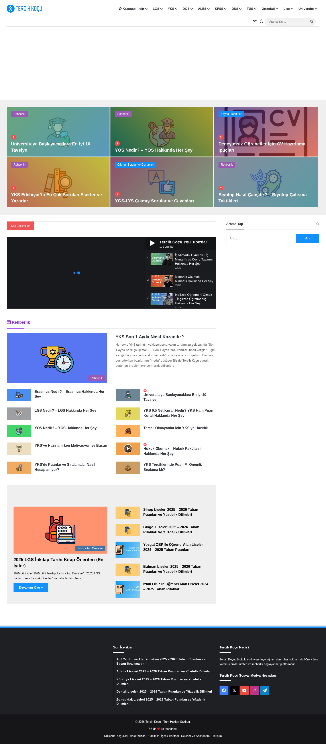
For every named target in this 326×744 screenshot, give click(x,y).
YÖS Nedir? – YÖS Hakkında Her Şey (153, 150)
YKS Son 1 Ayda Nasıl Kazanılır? (150, 336)
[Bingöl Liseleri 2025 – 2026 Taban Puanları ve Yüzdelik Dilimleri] (128, 530)
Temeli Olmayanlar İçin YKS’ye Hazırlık (175, 428)
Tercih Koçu (153, 721)
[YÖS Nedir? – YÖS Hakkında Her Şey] (161, 132)
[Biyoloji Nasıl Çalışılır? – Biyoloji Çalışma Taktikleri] (266, 182)
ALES (202, 8)
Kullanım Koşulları (116, 736)
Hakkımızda (137, 736)
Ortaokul (268, 8)
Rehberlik (20, 114)
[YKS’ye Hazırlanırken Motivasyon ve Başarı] (19, 448)
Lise (286, 8)
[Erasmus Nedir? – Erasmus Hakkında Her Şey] (19, 395)
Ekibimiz (153, 736)
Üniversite (306, 8)
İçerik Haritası (170, 736)
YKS (171, 8)
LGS (156, 8)
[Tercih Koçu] (24, 9)
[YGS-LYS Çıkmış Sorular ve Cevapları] (161, 182)
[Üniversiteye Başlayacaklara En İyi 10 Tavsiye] (58, 132)
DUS (235, 8)
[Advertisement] (163, 62)
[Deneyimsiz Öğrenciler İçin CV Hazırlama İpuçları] (266, 132)
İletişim (217, 736)
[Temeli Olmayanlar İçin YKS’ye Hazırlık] (128, 431)
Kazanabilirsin (133, 8)
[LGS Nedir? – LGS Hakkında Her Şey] (19, 413)
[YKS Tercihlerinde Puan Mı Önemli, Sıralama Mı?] (128, 468)
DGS (186, 8)
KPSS (219, 8)
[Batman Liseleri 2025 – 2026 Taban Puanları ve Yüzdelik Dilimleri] (128, 570)
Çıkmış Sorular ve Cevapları (135, 164)
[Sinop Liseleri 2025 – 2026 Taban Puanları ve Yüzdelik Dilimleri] (128, 513)
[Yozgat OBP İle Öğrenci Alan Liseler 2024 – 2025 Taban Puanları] (128, 550)
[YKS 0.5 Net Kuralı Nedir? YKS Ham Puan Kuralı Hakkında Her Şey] (128, 413)
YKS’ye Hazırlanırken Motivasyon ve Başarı (71, 445)
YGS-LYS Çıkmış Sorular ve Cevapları (154, 200)
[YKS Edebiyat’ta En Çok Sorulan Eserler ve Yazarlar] (58, 182)
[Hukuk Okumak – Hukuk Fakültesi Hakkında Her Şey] (128, 448)
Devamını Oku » (31, 587)
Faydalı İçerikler (231, 114)
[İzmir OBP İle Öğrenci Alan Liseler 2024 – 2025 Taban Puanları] (128, 589)
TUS (250, 8)
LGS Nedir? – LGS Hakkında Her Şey (65, 410)
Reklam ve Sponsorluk (195, 736)
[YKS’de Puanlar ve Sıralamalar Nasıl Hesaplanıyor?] (19, 468)
